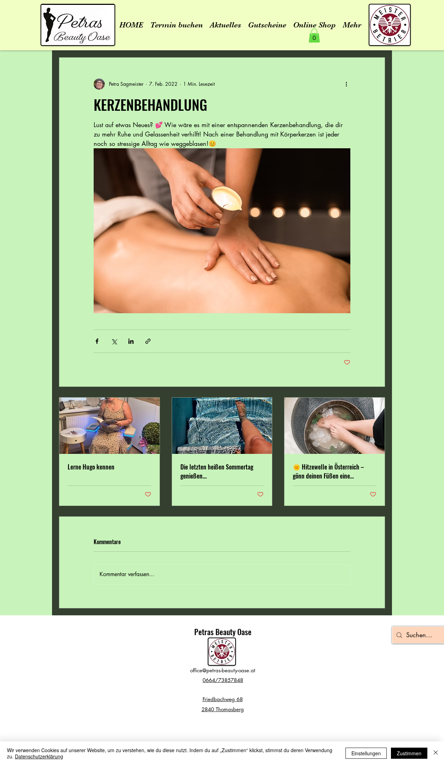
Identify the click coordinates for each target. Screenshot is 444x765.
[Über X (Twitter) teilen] (114, 341)
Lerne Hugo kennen (91, 466)
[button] (314, 35)
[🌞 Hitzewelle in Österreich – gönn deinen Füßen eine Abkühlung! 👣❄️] (334, 426)
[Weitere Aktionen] (346, 84)
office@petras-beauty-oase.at (222, 670)
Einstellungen (366, 753)
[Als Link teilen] (148, 341)
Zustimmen (409, 753)
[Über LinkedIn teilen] (131, 341)
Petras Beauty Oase (222, 631)
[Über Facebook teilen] (97, 341)
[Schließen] (436, 753)
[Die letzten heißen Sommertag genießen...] (222, 426)
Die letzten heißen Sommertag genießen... (216, 471)
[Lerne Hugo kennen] (109, 426)
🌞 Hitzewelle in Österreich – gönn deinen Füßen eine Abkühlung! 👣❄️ (328, 471)
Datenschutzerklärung (39, 756)
